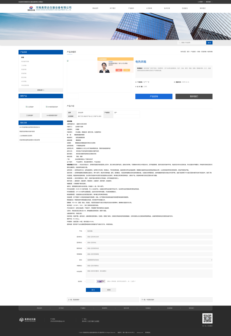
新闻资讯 (104, 308)
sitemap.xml (140, 332)
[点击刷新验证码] (100, 281)
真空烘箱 (23, 77)
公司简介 (200, 1)
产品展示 (131, 8)
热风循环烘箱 (25, 61)
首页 (188, 51)
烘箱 (198, 51)
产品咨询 (154, 96)
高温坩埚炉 (76, 299)
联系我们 (208, 1)
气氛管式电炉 (150, 299)
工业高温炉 (29, 115)
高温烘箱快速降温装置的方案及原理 (29, 140)
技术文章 (167, 8)
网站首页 (95, 8)
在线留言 (185, 8)
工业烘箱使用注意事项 (25, 135)
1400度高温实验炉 (51, 115)
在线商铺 (169, 308)
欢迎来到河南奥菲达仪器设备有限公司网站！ (31, 2)
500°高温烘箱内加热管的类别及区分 (29, 127)
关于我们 (113, 8)
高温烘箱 (203, 51)
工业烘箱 (23, 65)
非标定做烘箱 (25, 85)
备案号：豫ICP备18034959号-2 (126, 332)
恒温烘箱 (23, 69)
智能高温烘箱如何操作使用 (27, 131)
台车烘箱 (23, 81)
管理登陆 (147, 332)
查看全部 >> (40, 90)
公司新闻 (149, 8)
